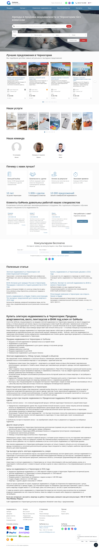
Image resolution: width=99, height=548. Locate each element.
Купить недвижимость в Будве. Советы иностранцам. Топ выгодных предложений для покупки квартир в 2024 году (27, 298)
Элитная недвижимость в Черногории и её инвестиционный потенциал (23, 273)
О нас (41, 511)
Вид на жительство (63, 8)
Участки (8, 518)
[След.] (25, 69)
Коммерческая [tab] (47, 31)
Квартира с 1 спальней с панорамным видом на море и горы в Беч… (82, 79)
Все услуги (26, 511)
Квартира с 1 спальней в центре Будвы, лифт (37, 78)
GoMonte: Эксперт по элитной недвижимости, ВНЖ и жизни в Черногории (70, 284)
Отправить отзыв (82, 221)
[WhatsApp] (66, 3)
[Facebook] (75, 529)
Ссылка (23, 225)
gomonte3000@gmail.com (47, 532)
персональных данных (63, 255)
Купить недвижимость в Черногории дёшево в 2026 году (70, 273)
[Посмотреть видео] (60, 69)
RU (90, 2)
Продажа (10, 8)
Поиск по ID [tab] (56, 31)
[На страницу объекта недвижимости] (17, 69)
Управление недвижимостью (41, 8)
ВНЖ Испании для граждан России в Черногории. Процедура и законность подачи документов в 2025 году (26, 285)
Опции (73, 35)
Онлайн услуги (27, 519)
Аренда (22, 8)
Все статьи (90, 309)
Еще (89, 8)
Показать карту (73, 40)
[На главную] (13, 3)
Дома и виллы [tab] (31, 31)
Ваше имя (20, 249)
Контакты (79, 8)
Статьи (63, 511)
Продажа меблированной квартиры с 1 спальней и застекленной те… (16, 78)
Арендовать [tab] (22, 31)
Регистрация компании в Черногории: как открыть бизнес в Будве (69, 295)
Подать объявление (55, 2)
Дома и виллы (10, 516)
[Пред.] (8, 69)
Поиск (68, 26)
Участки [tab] (39, 31)
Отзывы (41, 520)
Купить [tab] (15, 31)
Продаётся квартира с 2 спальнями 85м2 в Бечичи (60, 78)
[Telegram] (73, 3)
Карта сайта (65, 513)
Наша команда (44, 513)
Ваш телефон (43, 249)
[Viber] (69, 3)
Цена (57, 35)
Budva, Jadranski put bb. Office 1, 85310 (46, 527)
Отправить (71, 252)
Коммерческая (11, 520)
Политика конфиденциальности (49, 516)
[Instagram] (72, 529)
